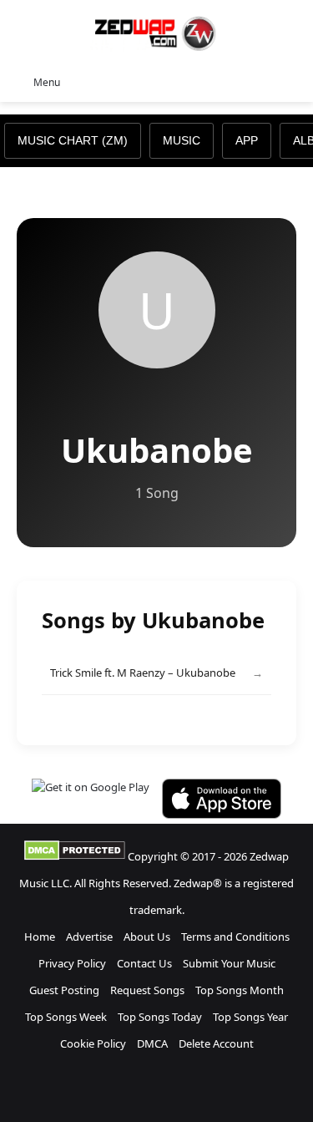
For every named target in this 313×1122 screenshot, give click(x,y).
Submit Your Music (229, 963)
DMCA (152, 1043)
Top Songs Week (66, 1016)
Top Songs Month (239, 990)
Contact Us (144, 963)
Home (39, 936)
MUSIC (181, 140)
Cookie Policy (93, 1043)
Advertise (89, 936)
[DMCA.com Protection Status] (74, 856)
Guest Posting (64, 990)
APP (246, 140)
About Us (147, 936)
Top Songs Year (250, 1016)
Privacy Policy (72, 963)
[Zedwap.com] (157, 32)
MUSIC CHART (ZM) (73, 140)
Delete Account (216, 1043)
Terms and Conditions (235, 936)
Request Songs (147, 990)
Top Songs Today (160, 1016)
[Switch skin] (263, 81)
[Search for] (292, 81)
